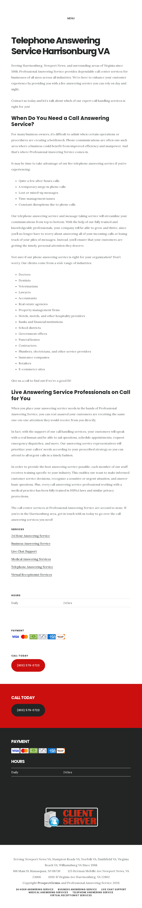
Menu (71, 18)
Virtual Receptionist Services (31, 574)
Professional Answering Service (71, 8)
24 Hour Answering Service (30, 536)
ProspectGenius (49, 883)
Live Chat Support (24, 551)
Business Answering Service (30, 543)
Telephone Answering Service (32, 567)
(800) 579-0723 (28, 665)
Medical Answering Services (31, 559)
